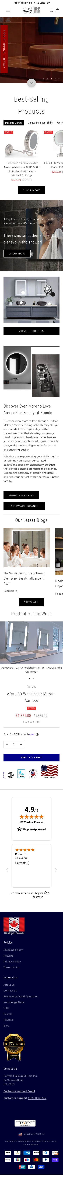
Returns (8, 955)
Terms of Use (11, 967)
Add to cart (31, 757)
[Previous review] (7, 870)
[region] (31, 50)
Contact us (10, 990)
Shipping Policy (13, 949)
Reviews (8, 1019)
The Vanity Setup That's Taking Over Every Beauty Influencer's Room (24, 578)
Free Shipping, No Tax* (4, 49)
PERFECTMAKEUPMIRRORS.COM (40, 1141)
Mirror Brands (21, 495)
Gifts (6, 1008)
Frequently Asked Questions (21, 996)
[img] (31, 816)
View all (31, 602)
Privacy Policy (12, 961)
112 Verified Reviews (31, 822)
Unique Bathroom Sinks (40, 122)
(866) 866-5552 (37, 1098)
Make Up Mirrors (13, 122)
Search (8, 1014)
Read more (10, 590)
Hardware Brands (24, 505)
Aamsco (31, 686)
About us (9, 984)
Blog (6, 1025)
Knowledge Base (14, 1002)
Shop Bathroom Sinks (31, 63)
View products (31, 330)
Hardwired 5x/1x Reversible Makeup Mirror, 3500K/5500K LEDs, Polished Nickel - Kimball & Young (22, 169)
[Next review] (55, 870)
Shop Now (31, 190)
